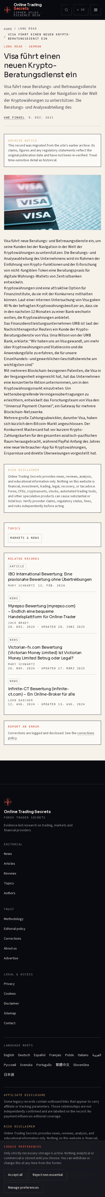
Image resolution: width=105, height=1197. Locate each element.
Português (44, 1065)
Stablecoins (60, 347)
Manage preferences (23, 1187)
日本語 (9, 1074)
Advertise (11, 958)
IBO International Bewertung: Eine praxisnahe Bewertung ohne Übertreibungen (50, 576)
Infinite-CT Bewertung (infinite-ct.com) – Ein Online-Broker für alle (41, 691)
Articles (9, 863)
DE (82, 10)
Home (8, 29)
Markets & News (25, 538)
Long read (27, 28)
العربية (96, 1055)
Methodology (13, 919)
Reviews (10, 873)
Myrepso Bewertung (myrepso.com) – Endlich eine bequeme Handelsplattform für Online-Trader (42, 611)
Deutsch (24, 1055)
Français (55, 1055)
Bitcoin (39, 423)
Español (39, 1055)
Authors (9, 893)
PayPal (63, 441)
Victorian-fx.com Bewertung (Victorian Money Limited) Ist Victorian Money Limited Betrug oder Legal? (45, 653)
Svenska (26, 1065)
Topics (9, 883)
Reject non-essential (48, 1174)
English (9, 1055)
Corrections (12, 938)
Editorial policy (14, 928)
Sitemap (10, 1013)
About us (10, 948)
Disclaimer (11, 1003)
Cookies (10, 993)
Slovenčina (81, 1065)
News (8, 853)
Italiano (83, 1055)
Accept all (15, 1174)
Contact (9, 1023)
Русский (10, 1065)
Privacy (9, 983)
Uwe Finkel (14, 117)
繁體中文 (62, 1065)
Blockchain (37, 370)
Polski (69, 1055)
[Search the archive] (66, 9)
